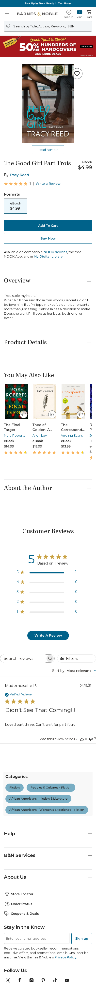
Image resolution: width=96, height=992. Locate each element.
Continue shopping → (19, 66)
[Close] (7, 34)
